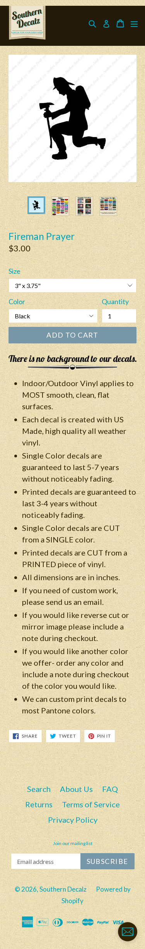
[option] (36, 205)
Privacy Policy (72, 819)
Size (14, 271)
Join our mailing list (72, 843)
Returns (39, 804)
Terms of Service (91, 804)
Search (39, 788)
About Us (76, 788)
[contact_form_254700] (127, 931)
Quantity (115, 301)
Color (17, 301)
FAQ (110, 788)
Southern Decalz (63, 889)
